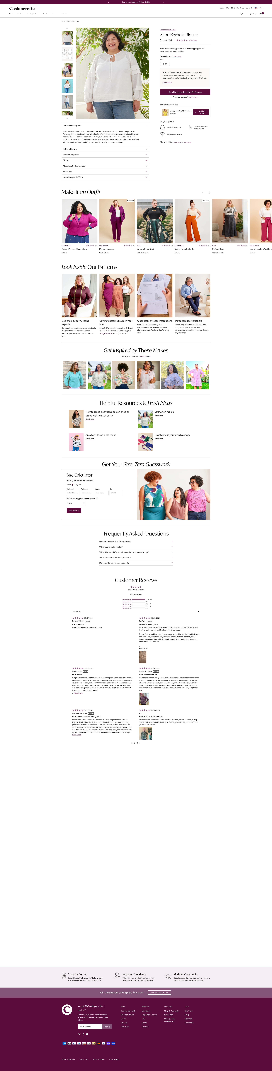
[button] (127, 599)
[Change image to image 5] (67, 102)
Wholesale (189, 1023)
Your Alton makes (164, 411)
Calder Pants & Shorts (184, 249)
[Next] (164, 2)
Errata (144, 1023)
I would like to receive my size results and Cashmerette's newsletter (108, 119)
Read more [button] (143, 648)
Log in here (193, 97)
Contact (145, 1027)
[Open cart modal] (261, 14)
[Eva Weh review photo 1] (142, 657)
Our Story (189, 1011)
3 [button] (137, 743)
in (74, 485)
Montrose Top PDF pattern (181, 111)
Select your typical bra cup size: (81, 498)
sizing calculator (105, 333)
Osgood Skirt (218, 249)
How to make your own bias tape (173, 434)
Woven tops (177, 142)
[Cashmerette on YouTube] (87, 1034)
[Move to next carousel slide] (208, 192)
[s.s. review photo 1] (145, 733)
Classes (124, 1023)
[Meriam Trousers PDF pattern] (117, 221)
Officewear (187, 142)
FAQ (143, 1019)
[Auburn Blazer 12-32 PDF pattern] (79, 221)
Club (139, 245)
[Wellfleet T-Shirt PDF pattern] (136, 862)
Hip (111, 489)
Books (123, 1019)
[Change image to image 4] (67, 86)
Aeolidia (116, 1059)
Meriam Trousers (106, 249)
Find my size (177, 56)
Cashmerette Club (168, 30)
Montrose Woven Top (219, 961)
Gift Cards (125, 1027)
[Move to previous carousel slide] (203, 192)
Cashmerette (71, 1059)
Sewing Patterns (127, 1015)
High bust (70, 489)
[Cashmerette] (22, 8)
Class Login (168, 1015)
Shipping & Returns (149, 1015)
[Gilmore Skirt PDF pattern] (155, 221)
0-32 (165, 64)
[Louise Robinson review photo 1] (144, 699)
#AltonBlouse (145, 356)
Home (63, 21)
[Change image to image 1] (67, 38)
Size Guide (146, 1011)
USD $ (259, 8)
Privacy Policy (84, 1059)
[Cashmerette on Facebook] (83, 1034)
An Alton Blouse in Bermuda (101, 434)
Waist (97, 489)
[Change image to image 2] (67, 54)
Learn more (167, 82)
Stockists (189, 1019)
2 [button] (134, 743)
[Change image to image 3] (67, 70)
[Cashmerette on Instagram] (79, 1034)
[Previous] (108, 2)
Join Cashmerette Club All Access (185, 92)
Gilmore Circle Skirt (145, 249)
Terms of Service (98, 1059)
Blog (187, 1015)
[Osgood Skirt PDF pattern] (230, 221)
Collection (66, 245)
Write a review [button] (136, 594)
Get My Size (74, 510)
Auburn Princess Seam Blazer (74, 249)
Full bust (84, 489)
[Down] (67, 117)
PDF (161, 59)
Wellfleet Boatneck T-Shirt (73, 961)
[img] (77, 618)
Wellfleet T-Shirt (144, 2)
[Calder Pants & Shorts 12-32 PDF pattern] (192, 221)
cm (80, 485)
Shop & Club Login (171, 1011)
